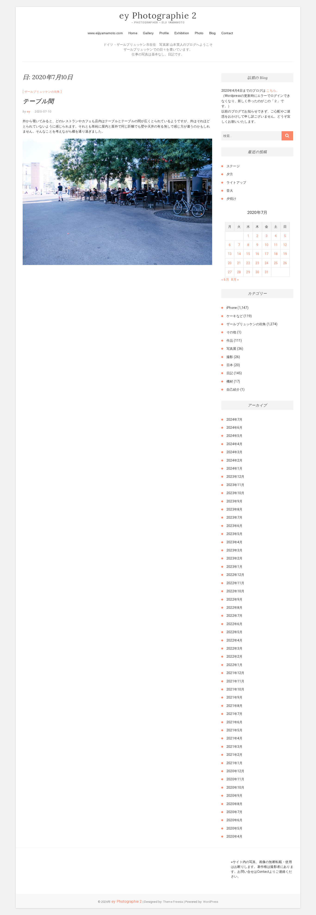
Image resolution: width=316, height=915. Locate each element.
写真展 (231, 348)
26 (285, 263)
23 (257, 263)
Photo (199, 33)
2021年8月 (234, 706)
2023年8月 (234, 509)
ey (28, 111)
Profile (164, 33)
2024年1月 (234, 468)
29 (248, 272)
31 (266, 272)
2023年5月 (234, 534)
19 (285, 254)
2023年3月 (234, 550)
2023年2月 (234, 558)
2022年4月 (234, 640)
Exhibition (181, 33)
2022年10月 (235, 591)
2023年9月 (234, 501)
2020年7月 (234, 812)
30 (257, 272)
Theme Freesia (173, 901)
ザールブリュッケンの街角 (42, 91)
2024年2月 (234, 460)
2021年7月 (234, 714)
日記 (229, 373)
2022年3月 (234, 648)
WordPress (210, 901)
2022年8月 (234, 607)
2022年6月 (234, 624)
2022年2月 (234, 656)
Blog (212, 33)
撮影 (229, 357)
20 (230, 263)
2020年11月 (235, 779)
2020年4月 (234, 836)
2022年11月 (235, 583)
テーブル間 (38, 101)
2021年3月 (234, 746)
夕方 (229, 174)
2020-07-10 (43, 111)
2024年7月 (234, 419)
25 (276, 263)
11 (276, 245)
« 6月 (225, 279)
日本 (229, 365)
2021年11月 (235, 681)
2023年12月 (235, 476)
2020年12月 (235, 771)
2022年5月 (234, 632)
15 (248, 254)
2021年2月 (234, 755)
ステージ (233, 166)
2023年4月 (234, 542)
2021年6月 (234, 722)
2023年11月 (235, 485)
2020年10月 (235, 787)
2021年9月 (234, 697)
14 (239, 254)
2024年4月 (234, 444)
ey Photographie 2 (158, 15)
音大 (229, 190)
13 (230, 254)
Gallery (148, 33)
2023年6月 (234, 526)
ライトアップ (236, 182)
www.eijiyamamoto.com (105, 33)
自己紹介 (233, 389)
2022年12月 (235, 575)
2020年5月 (234, 828)
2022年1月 (234, 665)
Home (132, 33)
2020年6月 (234, 820)
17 (266, 254)
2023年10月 (235, 493)
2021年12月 (235, 673)
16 (257, 254)
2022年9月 (234, 599)
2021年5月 (234, 730)
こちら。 (272, 90)
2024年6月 (234, 427)
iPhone (231, 308)
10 (266, 245)
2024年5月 (234, 436)
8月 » (235, 279)
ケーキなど (234, 316)
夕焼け (231, 199)
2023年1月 (234, 566)
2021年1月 (234, 763)
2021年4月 (234, 738)
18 (276, 254)
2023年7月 (234, 517)
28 (239, 272)
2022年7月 (234, 615)
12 (285, 245)
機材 (229, 381)
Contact (227, 33)
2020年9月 (234, 795)
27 (230, 272)
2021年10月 (235, 689)
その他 (231, 332)
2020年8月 (234, 804)
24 (266, 263)
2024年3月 (234, 452)
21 (239, 263)
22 (248, 263)
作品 (229, 340)
